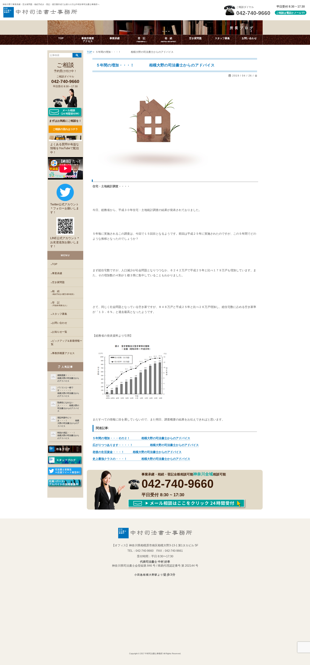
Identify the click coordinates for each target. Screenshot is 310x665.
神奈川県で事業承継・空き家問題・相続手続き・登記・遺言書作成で (51, 4)
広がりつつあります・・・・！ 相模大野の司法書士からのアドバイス (146, 445)
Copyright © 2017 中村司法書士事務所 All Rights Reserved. (155, 653)
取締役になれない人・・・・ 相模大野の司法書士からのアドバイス (68, 406)
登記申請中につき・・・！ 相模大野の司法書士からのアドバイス (68, 422)
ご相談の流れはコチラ (65, 129)
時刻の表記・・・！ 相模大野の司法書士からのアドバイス (68, 435)
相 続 (63, 292)
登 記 (59, 303)
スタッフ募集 (59, 314)
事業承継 (57, 273)
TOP (54, 264)
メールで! (299, 12)
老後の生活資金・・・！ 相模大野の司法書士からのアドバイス (137, 452)
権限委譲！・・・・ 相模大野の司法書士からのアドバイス (68, 378)
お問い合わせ (59, 323)
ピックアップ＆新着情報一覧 (66, 343)
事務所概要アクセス (63, 353)
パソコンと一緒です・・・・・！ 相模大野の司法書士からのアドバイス (68, 391)
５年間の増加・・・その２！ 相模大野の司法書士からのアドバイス (141, 438)
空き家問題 (58, 282)
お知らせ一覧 (59, 332)
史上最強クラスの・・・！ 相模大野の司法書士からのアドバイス (141, 458)
